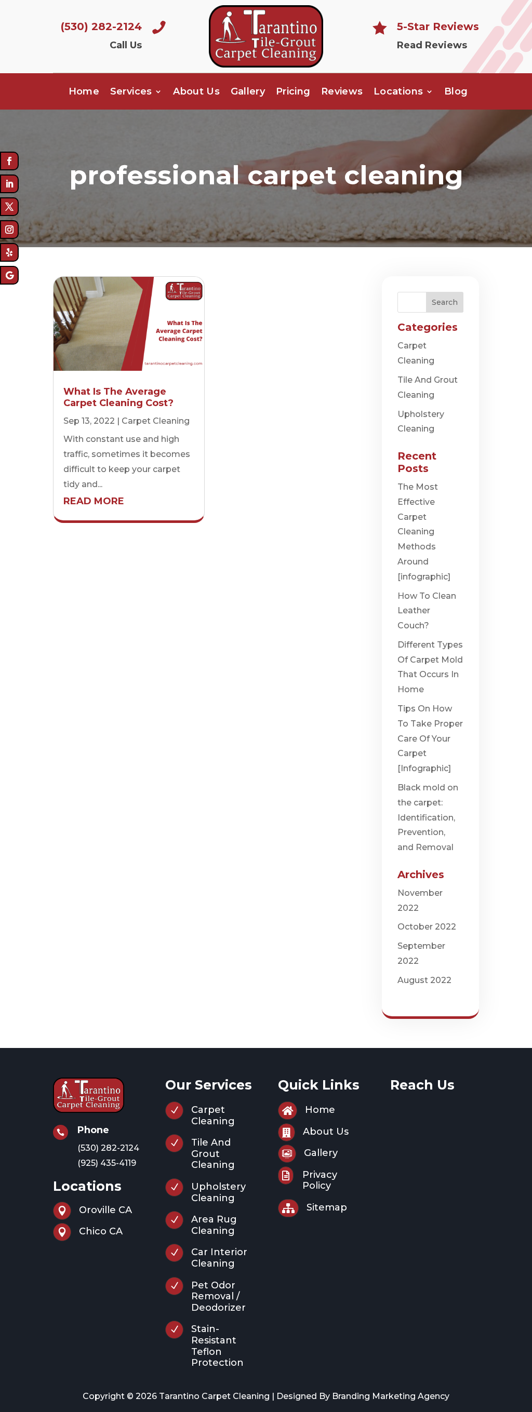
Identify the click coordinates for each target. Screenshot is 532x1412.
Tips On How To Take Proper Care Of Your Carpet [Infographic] (430, 738)
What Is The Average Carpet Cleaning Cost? (118, 397)
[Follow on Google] (9, 275)
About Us (196, 92)
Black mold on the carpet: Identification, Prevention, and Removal (427, 817)
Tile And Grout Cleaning (213, 1154)
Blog (456, 92)
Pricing (293, 92)
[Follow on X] (9, 206)
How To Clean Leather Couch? (426, 611)
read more (93, 501)
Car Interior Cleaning (219, 1257)
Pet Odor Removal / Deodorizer (218, 1296)
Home (84, 92)
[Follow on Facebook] (9, 161)
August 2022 (424, 980)
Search (445, 302)
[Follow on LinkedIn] (9, 183)
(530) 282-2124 (101, 26)
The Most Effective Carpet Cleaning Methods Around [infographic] (423, 532)
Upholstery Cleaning (218, 1192)
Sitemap (327, 1207)
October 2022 (426, 927)
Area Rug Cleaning (214, 1225)
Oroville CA (105, 1210)
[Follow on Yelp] (9, 252)
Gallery (248, 92)
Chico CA (101, 1231)
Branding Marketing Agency (390, 1396)
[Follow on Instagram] (9, 229)
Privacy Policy (319, 1180)
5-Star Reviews (438, 26)
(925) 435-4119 (106, 1163)
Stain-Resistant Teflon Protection (217, 1345)
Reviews (342, 92)
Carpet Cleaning (156, 421)
